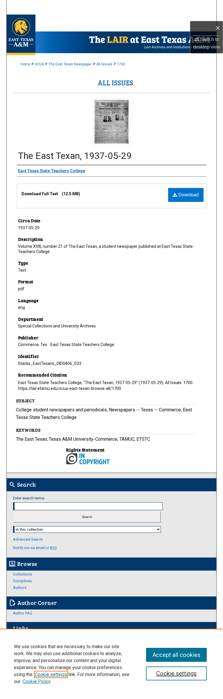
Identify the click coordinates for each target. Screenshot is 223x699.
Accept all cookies (176, 654)
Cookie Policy (37, 681)
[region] (111, 664)
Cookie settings (51, 674)
